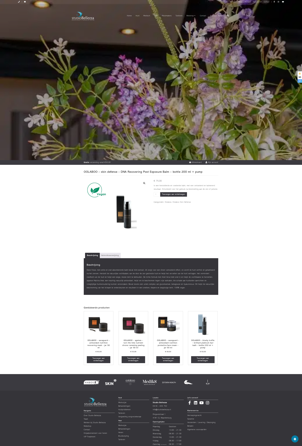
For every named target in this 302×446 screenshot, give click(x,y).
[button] (144, 183)
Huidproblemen (124, 410)
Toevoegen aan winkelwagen (173, 194)
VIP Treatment (89, 437)
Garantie (190, 419)
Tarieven (179, 16)
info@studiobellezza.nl (162, 410)
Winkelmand (196, 162)
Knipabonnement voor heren (95, 433)
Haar (156, 16)
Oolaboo (168, 202)
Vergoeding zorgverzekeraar (129, 417)
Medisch (146, 16)
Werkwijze (122, 403)
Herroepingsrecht (194, 415)
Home (129, 16)
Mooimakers (167, 16)
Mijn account (212, 162)
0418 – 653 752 (160, 406)
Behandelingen (124, 406)
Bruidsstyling (123, 436)
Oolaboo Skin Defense (182, 202)
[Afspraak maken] (294, 438)
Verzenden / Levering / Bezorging (201, 422)
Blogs (241, 2)
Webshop (190, 16)
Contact (266, 2)
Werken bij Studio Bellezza (95, 423)
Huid (137, 16)
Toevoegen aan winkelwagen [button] (98, 359)
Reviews (248, 2)
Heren (120, 433)
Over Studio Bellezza (92, 416)
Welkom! (233, 2)
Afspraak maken (216, 16)
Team (86, 419)
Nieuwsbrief (257, 2)
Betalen (190, 426)
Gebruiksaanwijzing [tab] (110, 255)
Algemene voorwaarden (197, 430)
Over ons (224, 2)
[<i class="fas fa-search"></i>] (228, 16)
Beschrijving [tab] (92, 255)
